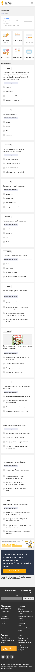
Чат (19, 625)
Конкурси (21, 621)
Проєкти (21, 618)
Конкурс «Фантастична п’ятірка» (23, 647)
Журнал (21, 609)
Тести (20, 614)
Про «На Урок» (6, 638)
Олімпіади (21, 623)
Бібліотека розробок (25, 611)
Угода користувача (7, 666)
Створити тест (14, 570)
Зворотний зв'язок (7, 648)
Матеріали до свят (24, 643)
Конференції (5, 618)
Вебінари (4, 616)
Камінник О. (6, 18)
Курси (3, 621)
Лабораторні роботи (25, 616)
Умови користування (20, 666)
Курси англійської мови (24, 629)
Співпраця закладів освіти (7, 642)
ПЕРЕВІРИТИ (28, 598)
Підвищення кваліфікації (5, 613)
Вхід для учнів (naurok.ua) (23, 639)
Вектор (3, 623)
